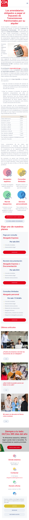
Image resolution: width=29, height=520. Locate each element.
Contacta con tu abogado (15, 216)
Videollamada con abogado (15, 221)
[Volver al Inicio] (4, 3)
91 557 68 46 (14, 476)
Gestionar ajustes (14, 514)
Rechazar (14, 510)
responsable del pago (15, 68)
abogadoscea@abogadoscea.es (15, 477)
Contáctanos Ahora (14, 447)
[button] (27, 3)
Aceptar (14, 506)
